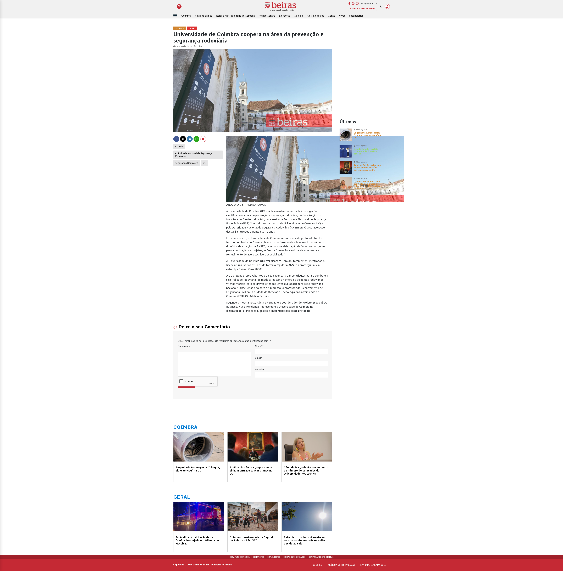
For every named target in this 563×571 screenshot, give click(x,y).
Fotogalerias (356, 15)
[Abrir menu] (175, 15)
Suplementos (273, 557)
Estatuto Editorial (240, 557)
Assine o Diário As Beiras (362, 8)
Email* (258, 357)
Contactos (258, 557)
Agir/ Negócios (315, 15)
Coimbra (186, 15)
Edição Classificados (295, 557)
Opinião (298, 15)
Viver (342, 15)
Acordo (179, 146)
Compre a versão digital (321, 557)
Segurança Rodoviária (186, 163)
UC (204, 163)
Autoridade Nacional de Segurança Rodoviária (193, 155)
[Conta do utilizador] (387, 6)
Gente (331, 15)
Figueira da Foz (203, 15)
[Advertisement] (361, 47)
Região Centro (266, 15)
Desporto (284, 15)
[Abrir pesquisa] (179, 6)
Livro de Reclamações (373, 565)
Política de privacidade (341, 565)
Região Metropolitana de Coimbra (235, 15)
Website (259, 369)
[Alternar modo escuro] (381, 6)
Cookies (317, 565)
